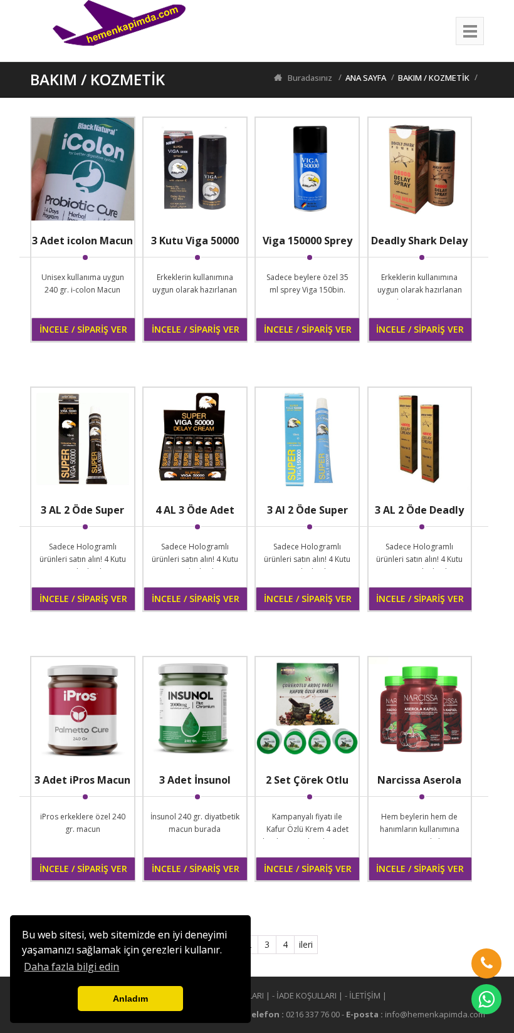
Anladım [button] (130, 999)
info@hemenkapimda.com (435, 1014)
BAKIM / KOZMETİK (433, 77)
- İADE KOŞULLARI (304, 995)
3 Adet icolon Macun (82, 240)
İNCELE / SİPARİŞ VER (83, 329)
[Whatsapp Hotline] (486, 999)
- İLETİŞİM (362, 995)
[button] (486, 963)
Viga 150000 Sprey (307, 240)
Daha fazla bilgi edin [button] (71, 966)
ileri (306, 944)
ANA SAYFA (365, 77)
